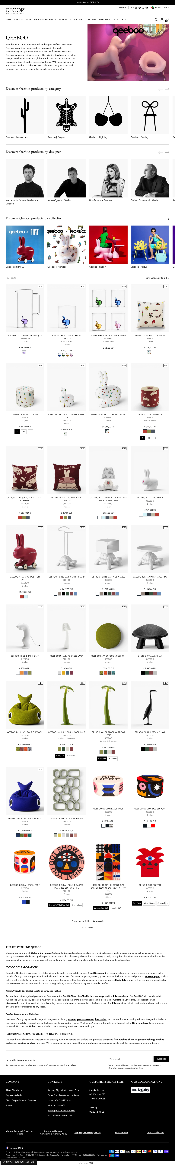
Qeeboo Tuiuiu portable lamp (150, 732)
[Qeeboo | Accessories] (25, 115)
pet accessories (85, 1019)
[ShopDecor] (15, 11)
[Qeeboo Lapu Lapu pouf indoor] (25, 791)
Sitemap (9, 1105)
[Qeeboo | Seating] (150, 115)
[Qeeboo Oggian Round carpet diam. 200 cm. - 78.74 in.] (66, 862)
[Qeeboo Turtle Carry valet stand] (66, 549)
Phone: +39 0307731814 (59, 1100)
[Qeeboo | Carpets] (66, 115)
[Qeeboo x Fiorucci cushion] (150, 308)
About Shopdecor (14, 1090)
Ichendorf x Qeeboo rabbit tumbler (66, 337)
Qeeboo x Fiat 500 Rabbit (150, 497)
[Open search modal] (156, 19)
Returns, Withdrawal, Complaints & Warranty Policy (53, 1132)
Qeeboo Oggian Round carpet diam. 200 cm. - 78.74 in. (66, 886)
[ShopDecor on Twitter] (143, 7)
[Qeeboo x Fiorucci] (66, 245)
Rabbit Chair (69, 996)
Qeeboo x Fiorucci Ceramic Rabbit (108, 414)
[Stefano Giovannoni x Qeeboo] (150, 178)
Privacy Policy (121, 1132)
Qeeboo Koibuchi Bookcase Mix (66, 818)
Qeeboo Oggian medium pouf (150, 808)
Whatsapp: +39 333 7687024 (61, 1110)
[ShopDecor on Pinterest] (139, 7)
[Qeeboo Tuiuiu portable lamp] (150, 705)
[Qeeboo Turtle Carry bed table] (108, 549)
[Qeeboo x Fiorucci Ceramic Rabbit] (108, 387)
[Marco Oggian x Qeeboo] (66, 178)
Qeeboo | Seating (139, 137)
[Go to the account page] (162, 19)
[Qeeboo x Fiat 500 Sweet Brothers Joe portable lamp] (108, 470)
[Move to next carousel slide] (167, 89)
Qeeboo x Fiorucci (56, 266)
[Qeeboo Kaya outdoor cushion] (108, 628)
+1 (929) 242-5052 (56, 1105)
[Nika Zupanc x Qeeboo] (108, 178)
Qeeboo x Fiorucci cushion (150, 335)
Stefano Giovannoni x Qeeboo (145, 200)
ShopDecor (25, 1152)
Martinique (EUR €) (16, 1148)
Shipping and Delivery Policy (88, 1132)
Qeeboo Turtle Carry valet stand (67, 576)
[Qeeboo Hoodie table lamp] (25, 628)
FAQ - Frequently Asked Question (21, 1100)
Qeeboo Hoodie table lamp (25, 656)
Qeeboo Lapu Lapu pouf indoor (25, 818)
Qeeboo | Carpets (56, 137)
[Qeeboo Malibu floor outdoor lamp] (108, 705)
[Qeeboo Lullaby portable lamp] (66, 628)
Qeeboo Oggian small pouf (25, 885)
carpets (72, 1019)
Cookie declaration (155, 1132)
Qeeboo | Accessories (16, 137)
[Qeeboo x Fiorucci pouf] (25, 387)
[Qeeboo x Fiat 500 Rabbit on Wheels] (25, 549)
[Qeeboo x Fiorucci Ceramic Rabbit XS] (66, 387)
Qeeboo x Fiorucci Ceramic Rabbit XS (66, 416)
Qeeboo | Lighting (98, 137)
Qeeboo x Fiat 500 (15, 266)
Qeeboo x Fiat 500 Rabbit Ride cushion (66, 499)
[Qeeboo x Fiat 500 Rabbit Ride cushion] (66, 470)
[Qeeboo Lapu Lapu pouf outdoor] (25, 705)
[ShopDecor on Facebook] (132, 7)
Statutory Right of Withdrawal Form (63, 1090)
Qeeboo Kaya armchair (150, 656)
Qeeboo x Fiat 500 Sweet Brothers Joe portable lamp (108, 499)
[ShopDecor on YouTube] (146, 7)
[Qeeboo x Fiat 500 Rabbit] (150, 470)
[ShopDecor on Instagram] (136, 7)
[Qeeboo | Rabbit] (108, 245)
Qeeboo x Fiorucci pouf (25, 414)
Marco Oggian (152, 976)
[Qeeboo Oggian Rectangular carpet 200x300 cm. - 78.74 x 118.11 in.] (108, 862)
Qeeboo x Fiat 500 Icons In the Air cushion (25, 499)
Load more (87, 927)
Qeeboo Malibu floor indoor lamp (66, 732)
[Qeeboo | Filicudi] (150, 245)
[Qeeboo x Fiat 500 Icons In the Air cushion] (25, 470)
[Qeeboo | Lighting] (108, 115)
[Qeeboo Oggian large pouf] (108, 786)
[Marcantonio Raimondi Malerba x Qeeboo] (25, 178)
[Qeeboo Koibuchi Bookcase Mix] (66, 791)
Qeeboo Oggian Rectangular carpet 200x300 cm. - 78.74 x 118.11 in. (108, 888)
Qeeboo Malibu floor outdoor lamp (108, 733)
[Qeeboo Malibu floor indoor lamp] (66, 705)
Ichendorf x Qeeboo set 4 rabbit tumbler (108, 337)
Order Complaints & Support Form (63, 1095)
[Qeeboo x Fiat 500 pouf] (150, 387)
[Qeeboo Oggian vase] (150, 862)
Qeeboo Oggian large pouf (108, 808)
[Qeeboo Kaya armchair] (150, 628)
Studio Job (120, 980)
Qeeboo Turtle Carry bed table (108, 576)
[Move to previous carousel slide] (160, 89)
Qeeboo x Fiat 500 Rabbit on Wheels (25, 578)
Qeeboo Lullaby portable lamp (66, 656)
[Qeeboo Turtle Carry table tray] (150, 549)
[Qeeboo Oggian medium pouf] (150, 786)
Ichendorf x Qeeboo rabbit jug (25, 335)
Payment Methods (14, 1095)
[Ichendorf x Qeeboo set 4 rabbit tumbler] (108, 308)
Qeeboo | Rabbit (97, 266)
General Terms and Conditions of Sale (19, 1132)
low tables (100, 1019)
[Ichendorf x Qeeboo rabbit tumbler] (66, 308)
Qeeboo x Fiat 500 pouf (150, 414)
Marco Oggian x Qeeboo (59, 200)
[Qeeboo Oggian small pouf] (25, 862)
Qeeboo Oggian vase (150, 885)
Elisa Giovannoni (97, 973)
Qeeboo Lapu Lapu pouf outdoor (25, 732)
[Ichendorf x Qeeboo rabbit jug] (25, 308)
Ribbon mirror (120, 996)
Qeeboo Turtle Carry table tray (150, 576)
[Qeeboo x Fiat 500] (25, 245)
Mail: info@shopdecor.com (60, 1115)
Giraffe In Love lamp (92, 996)
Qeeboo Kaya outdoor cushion (108, 656)
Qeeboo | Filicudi (139, 266)
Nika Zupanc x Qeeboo (100, 200)
